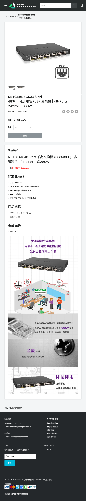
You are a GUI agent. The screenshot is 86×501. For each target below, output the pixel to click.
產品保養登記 (52, 427)
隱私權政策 (51, 437)
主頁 (6, 16)
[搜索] (74, 5)
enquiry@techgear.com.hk (21, 427)
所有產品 (13, 16)
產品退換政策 (52, 433)
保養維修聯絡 (52, 423)
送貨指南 (50, 430)
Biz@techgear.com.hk (19, 437)
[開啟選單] (5, 5)
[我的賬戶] (82, 5)
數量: (10, 127)
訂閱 (9, 463)
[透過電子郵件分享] (76, 111)
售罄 (25, 135)
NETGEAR (11, 112)
